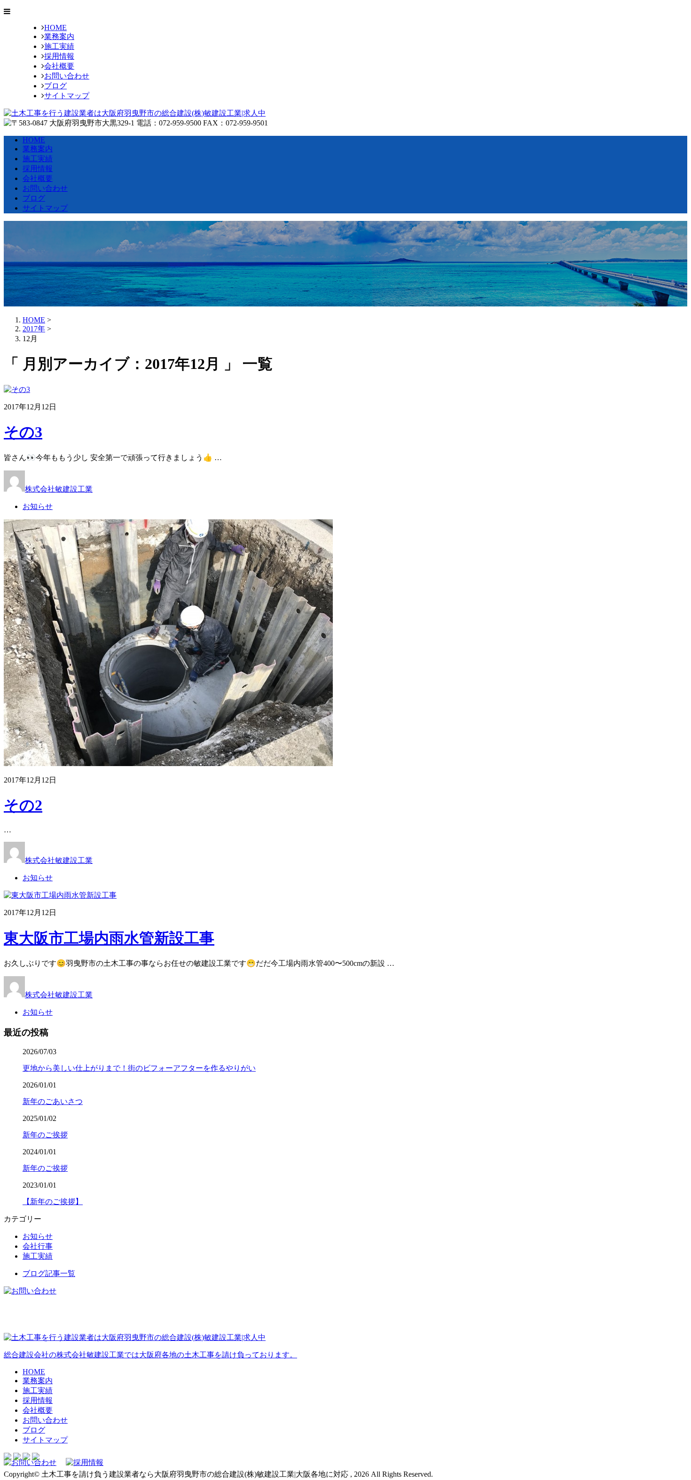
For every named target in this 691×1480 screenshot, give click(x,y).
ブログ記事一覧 (49, 1273)
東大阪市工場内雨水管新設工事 (109, 938)
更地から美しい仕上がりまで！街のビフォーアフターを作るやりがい (139, 1068)
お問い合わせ (66, 76)
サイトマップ (66, 96)
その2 (23, 805)
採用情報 (59, 56)
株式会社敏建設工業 (59, 489)
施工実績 (59, 46)
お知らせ (38, 506)
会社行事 (38, 1246)
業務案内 (59, 36)
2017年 (34, 329)
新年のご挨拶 (45, 1135)
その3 (23, 431)
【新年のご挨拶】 (53, 1202)
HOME (55, 27)
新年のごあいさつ (53, 1101)
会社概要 (59, 66)
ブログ (55, 86)
